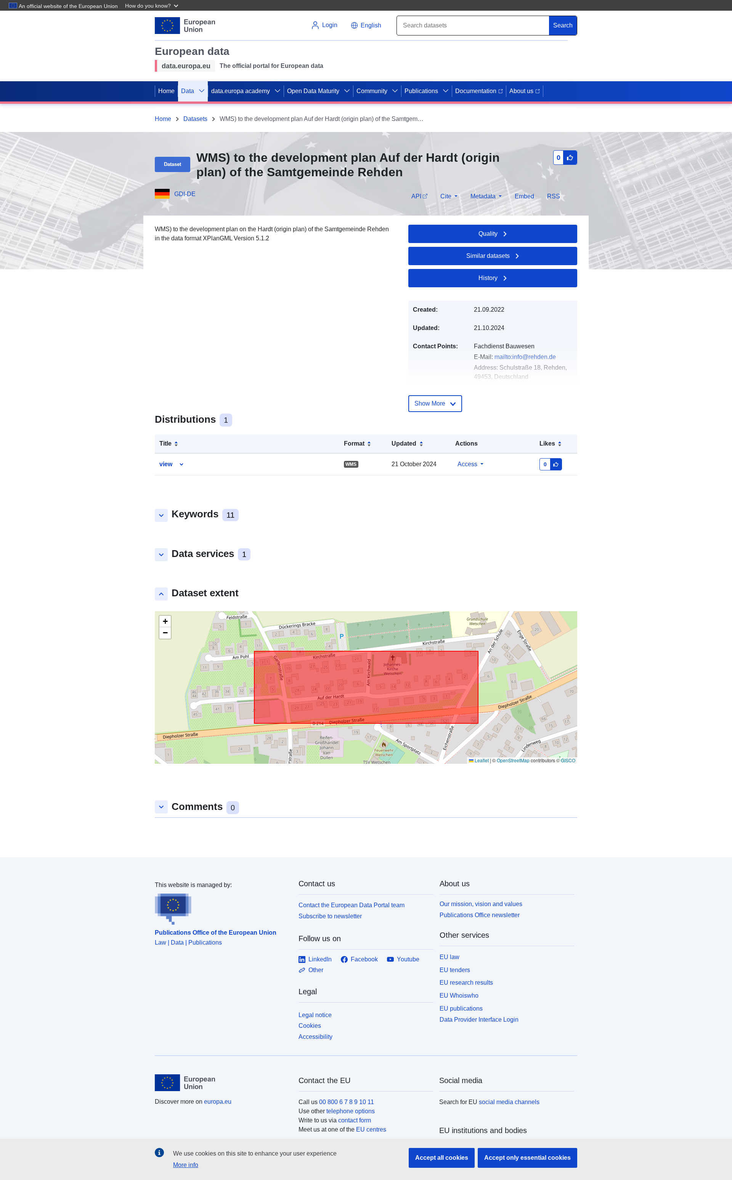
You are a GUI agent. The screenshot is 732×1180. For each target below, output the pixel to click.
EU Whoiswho (459, 995)
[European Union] (222, 1082)
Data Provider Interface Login (479, 1019)
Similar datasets (488, 256)
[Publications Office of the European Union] (222, 907)
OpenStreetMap (513, 760)
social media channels (509, 1102)
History (488, 278)
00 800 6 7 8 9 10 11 (346, 1102)
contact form (354, 1120)
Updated (404, 443)
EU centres (371, 1129)
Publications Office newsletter (480, 915)
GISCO (568, 760)
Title (165, 443)
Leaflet (481, 760)
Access (467, 464)
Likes (547, 443)
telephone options (350, 1111)
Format (354, 443)
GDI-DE (185, 194)
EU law (449, 957)
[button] (152, 5)
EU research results (466, 982)
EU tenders (455, 970)
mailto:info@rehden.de (525, 357)
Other (315, 970)
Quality (488, 233)
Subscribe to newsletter (330, 916)
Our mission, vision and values (481, 904)
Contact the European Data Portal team (352, 905)
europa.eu (217, 1101)
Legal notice (315, 1015)
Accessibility (315, 1037)
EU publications (461, 1008)
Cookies (310, 1025)
